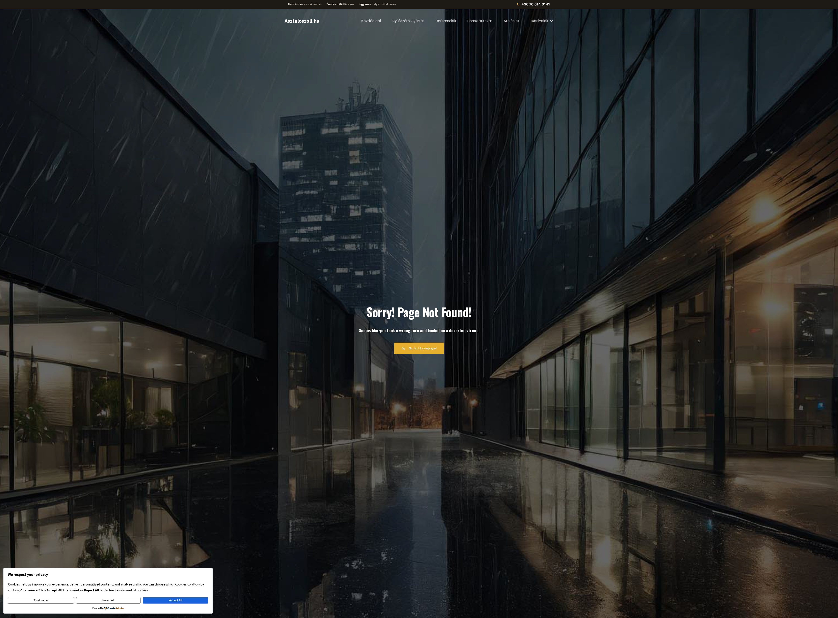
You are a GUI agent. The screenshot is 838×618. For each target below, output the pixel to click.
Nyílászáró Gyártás (408, 20)
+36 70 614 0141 (536, 4)
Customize (41, 600)
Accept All (175, 600)
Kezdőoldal (371, 20)
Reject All (108, 600)
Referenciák (445, 20)
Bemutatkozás (480, 20)
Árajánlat (511, 20)
